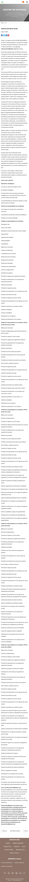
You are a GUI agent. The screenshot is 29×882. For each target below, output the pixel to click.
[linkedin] (8, 873)
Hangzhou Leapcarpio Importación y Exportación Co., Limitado (7, 867)
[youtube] (16, 873)
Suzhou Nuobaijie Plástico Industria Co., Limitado (20, 863)
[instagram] (20, 873)
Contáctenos (8, 849)
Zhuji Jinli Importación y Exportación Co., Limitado (7, 863)
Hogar (2, 22)
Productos (7, 846)
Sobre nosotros (18, 843)
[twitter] (12, 873)
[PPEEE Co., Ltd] (2, 2)
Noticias (16, 846)
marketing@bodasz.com (17, 880)
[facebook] (5, 873)
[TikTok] (24, 873)
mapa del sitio (20, 849)
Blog (23, 846)
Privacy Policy (14, 853)
